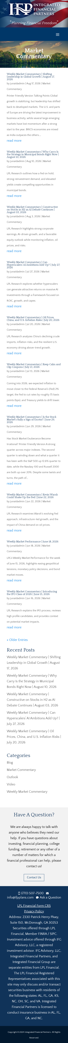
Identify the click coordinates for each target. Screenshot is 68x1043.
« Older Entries (17, 640)
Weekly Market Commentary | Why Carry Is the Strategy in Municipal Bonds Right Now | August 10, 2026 (33, 154)
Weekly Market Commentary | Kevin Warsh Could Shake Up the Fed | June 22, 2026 (32, 496)
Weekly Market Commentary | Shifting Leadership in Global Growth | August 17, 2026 (30, 77)
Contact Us (34, 877)
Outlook (12, 777)
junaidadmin (17, 83)
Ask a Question (50, 897)
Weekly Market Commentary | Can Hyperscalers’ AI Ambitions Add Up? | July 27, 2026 (33, 265)
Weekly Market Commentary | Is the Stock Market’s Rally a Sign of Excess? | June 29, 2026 (31, 419)
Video (11, 784)
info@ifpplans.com (20, 897)
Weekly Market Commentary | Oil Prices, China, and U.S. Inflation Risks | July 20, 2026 (33, 319)
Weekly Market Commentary (27, 792)
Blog (10, 762)
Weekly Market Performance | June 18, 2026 (32, 541)
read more (14, 141)
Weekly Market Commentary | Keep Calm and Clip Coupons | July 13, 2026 (34, 365)
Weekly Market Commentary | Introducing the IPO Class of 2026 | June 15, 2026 (32, 593)
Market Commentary (21, 770)
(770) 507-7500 (32, 893)
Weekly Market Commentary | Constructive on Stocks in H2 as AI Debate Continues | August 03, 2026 (32, 209)
